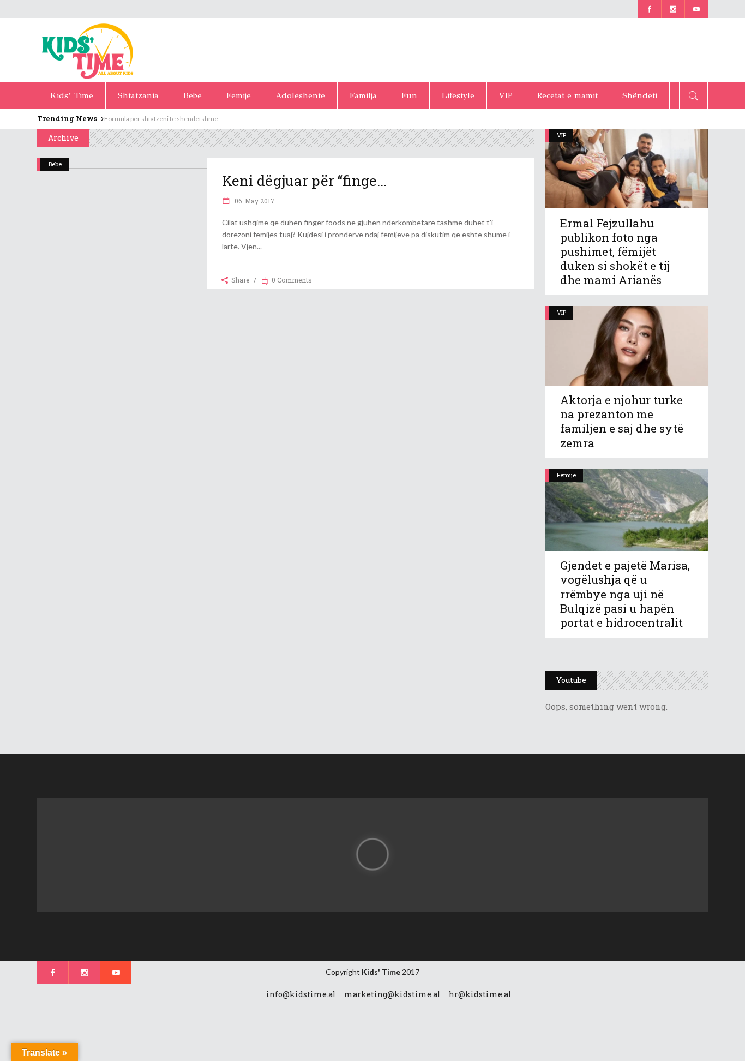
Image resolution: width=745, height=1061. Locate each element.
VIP (561, 135)
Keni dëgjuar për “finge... (304, 180)
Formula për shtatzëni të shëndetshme (161, 119)
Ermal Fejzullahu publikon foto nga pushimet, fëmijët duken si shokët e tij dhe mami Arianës (615, 251)
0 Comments (292, 279)
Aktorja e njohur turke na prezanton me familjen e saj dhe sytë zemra (621, 421)
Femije (566, 475)
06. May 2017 (254, 200)
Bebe (55, 164)
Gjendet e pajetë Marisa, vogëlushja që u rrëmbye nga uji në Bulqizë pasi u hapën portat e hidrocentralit (625, 594)
